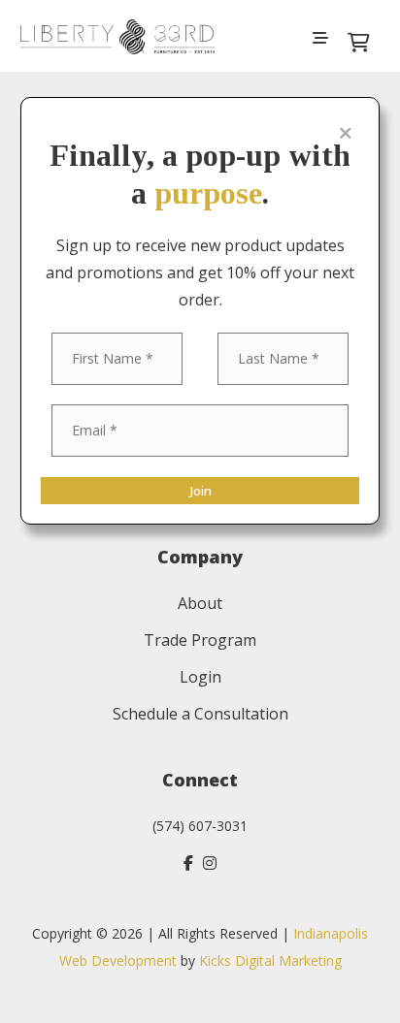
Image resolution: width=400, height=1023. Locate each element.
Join (200, 490)
